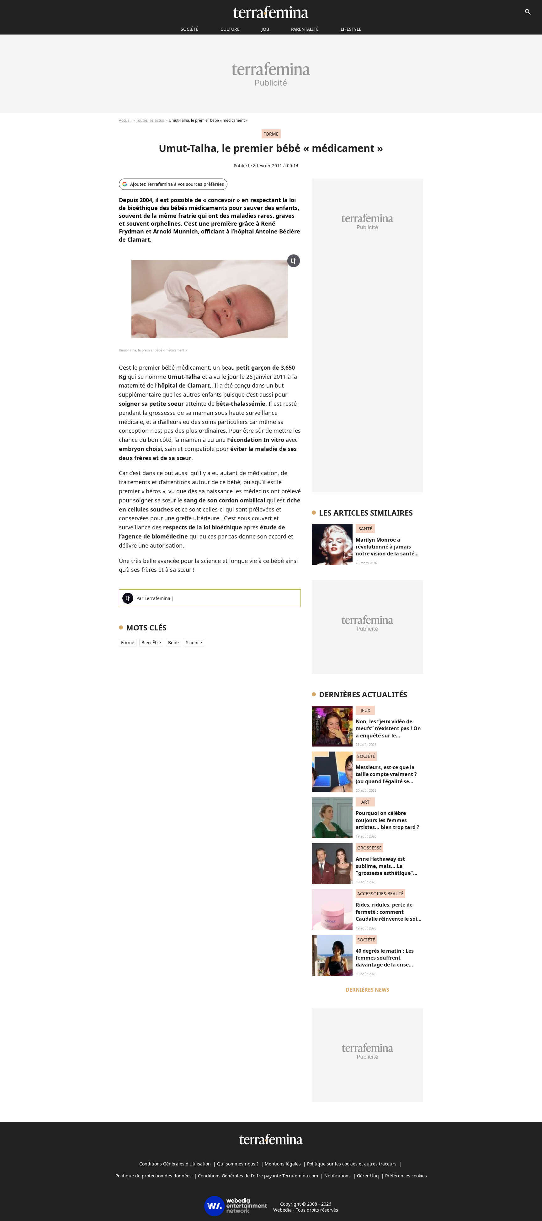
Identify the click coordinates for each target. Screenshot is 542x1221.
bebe (173, 642)
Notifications (337, 1176)
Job (265, 29)
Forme (127, 642)
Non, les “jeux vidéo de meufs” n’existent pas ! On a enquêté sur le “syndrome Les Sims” (388, 732)
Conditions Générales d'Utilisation (175, 1164)
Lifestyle (351, 29)
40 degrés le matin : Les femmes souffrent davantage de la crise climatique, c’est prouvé (385, 961)
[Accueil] (270, 12)
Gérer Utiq (368, 1176)
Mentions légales (283, 1164)
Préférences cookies (406, 1176)
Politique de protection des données (153, 1176)
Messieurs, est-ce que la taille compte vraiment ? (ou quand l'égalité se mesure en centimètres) (386, 778)
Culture (230, 29)
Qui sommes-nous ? (237, 1164)
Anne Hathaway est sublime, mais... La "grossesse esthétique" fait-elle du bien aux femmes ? (384, 873)
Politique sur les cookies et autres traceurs (351, 1164)
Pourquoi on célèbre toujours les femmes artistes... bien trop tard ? (387, 820)
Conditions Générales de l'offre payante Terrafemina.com (258, 1176)
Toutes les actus (150, 120)
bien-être (151, 642)
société (190, 29)
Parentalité (305, 29)
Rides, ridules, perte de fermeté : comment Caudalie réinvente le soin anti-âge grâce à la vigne (388, 915)
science (194, 642)
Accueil (125, 120)
